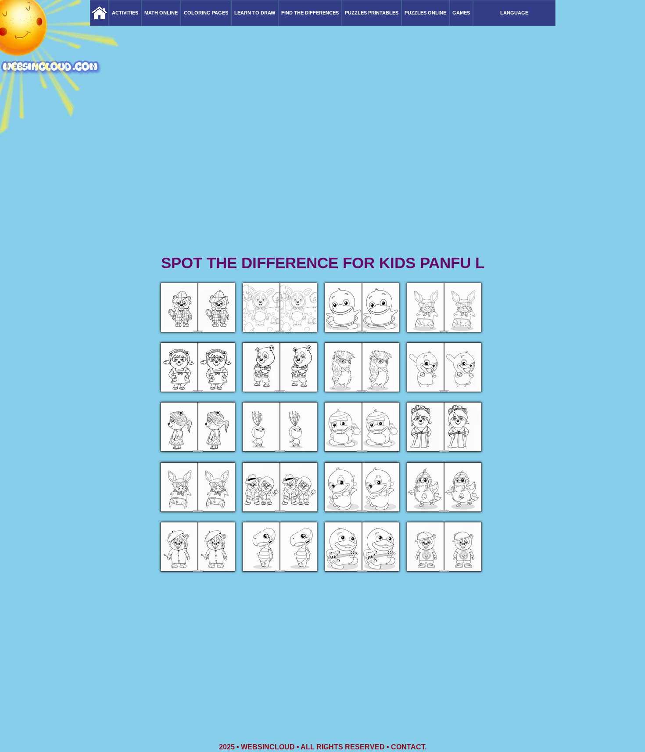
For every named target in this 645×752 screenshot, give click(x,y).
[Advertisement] (322, 184)
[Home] (99, 13)
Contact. (408, 747)
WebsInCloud (268, 747)
